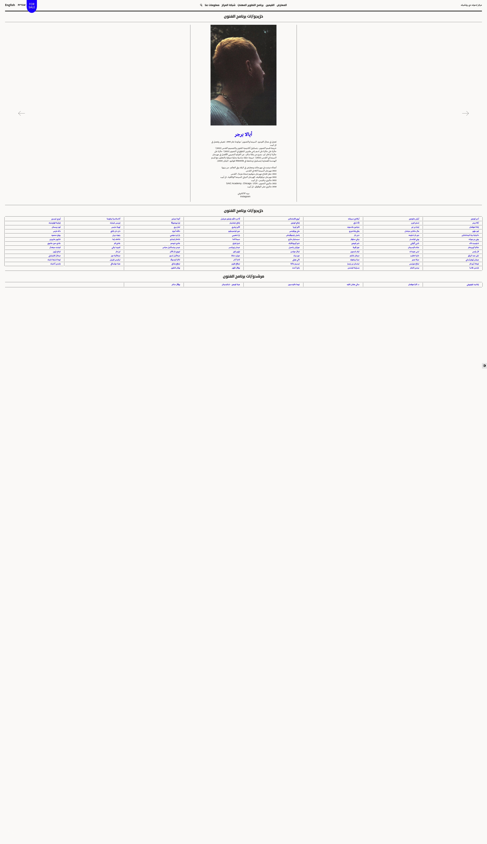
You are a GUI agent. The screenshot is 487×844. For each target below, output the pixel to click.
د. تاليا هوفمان (413, 284)
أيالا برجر (475, 223)
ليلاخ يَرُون (57, 251)
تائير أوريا (296, 227)
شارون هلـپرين (55, 239)
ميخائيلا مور (115, 255)
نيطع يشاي (176, 264)
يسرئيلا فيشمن (353, 268)
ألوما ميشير (176, 219)
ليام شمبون (354, 251)
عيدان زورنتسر (234, 247)
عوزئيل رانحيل (294, 247)
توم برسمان (56, 227)
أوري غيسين (56, 219)
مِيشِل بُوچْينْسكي (472, 260)
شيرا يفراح (236, 243)
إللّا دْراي (356, 223)
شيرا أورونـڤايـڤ (294, 243)
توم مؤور (475, 231)
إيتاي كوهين (295, 223)
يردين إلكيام (414, 268)
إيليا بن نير (415, 227)
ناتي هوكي (296, 260)
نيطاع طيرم (235, 264)
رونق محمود (56, 235)
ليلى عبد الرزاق (473, 255)
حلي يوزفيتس (294, 231)
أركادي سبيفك (353, 219)
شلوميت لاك (474, 243)
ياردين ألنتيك (55, 264)
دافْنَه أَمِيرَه (176, 231)
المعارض (282, 5)
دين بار (356, 235)
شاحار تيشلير (175, 239)
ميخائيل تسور (174, 255)
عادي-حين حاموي (54, 243)
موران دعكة (235, 255)
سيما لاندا (236, 239)
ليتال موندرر (295, 251)
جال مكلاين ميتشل (412, 231)
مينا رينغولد (354, 260)
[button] (201, 5)
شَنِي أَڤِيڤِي (414, 243)
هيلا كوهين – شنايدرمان (231, 284)
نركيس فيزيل (115, 260)
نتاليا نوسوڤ (175, 260)
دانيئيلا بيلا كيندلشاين (470, 235)
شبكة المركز (228, 5)
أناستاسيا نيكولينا (113, 219)
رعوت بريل (116, 235)
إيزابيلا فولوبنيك (55, 223)
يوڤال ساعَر (176, 284)
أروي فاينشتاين (294, 219)
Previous (465, 113)
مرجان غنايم (354, 255)
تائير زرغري (236, 227)
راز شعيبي (236, 235)
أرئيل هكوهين (414, 219)
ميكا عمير (415, 260)
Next (21, 113)
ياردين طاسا (474, 268)
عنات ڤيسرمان (413, 247)
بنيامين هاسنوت (353, 227)
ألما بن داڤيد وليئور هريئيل (230, 219)
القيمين (270, 5)
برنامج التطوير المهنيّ (251, 5)
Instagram (245, 196)
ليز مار (118, 251)
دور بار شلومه (414, 235)
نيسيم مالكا (295, 264)
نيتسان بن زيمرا (353, 264)
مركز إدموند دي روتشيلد (471, 5)
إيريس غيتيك (115, 223)
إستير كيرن (415, 223)
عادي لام (117, 243)
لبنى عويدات (414, 251)
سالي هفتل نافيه (353, 284)
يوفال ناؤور (236, 268)
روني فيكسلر (414, 239)
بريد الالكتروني (243, 193)
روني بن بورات (474, 239)
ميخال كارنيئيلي (55, 255)
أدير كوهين (475, 219)
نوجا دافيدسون (294, 284)
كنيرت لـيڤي (116, 247)
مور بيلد (296, 255)
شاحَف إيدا (116, 239)
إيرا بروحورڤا (175, 223)
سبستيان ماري (294, 239)
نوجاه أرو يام (474, 264)
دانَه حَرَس (57, 231)
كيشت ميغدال (55, 247)
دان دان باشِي (115, 231)
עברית (21, 5)
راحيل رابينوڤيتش (293, 235)
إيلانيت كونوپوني (473, 284)
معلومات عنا (212, 5)
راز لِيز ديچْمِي (175, 235)
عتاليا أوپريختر (473, 247)
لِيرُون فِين (236, 251)
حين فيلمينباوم (234, 231)
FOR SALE (32, 5)
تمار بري (177, 227)
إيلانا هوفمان (474, 227)
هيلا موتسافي (115, 264)
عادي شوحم (175, 243)
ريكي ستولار (355, 239)
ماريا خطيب (414, 255)
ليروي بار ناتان (175, 251)
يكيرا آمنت (296, 268)
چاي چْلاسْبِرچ (354, 231)
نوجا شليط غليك (54, 260)
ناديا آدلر (236, 260)
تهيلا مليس (115, 227)
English (10, 5)
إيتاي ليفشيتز (235, 223)
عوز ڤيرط (356, 247)
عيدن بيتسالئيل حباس (171, 247)
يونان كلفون (175, 268)
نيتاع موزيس (414, 264)
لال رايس (475, 251)
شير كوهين (355, 243)
